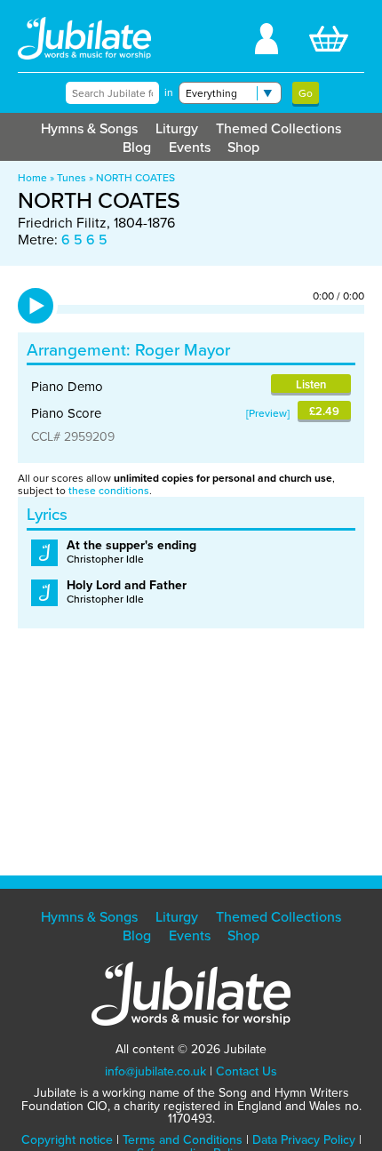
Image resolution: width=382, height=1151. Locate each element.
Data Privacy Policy (303, 1140)
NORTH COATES (135, 178)
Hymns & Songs (89, 128)
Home (32, 178)
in (168, 92)
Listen (311, 384)
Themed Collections (278, 128)
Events (190, 147)
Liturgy (176, 128)
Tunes (71, 178)
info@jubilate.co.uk (155, 1071)
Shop (243, 147)
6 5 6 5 (84, 239)
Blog (137, 147)
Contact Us (246, 1071)
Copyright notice (67, 1140)
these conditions (108, 491)
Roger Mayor (182, 350)
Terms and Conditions (183, 1140)
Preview (268, 413)
